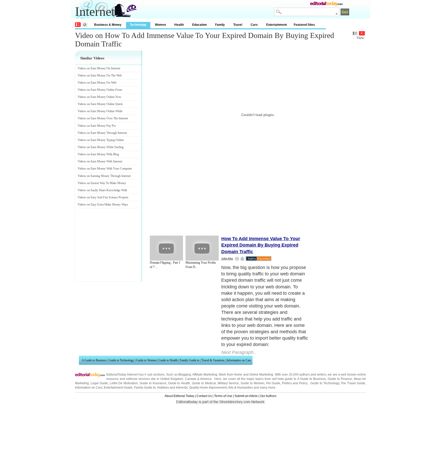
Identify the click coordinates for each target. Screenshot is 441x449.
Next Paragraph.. (238, 352)
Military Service (228, 383)
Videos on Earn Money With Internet (100, 161)
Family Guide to (189, 360)
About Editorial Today (179, 396)
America (206, 379)
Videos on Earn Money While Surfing (101, 147)
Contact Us (204, 396)
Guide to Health (168, 360)
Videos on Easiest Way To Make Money (102, 183)
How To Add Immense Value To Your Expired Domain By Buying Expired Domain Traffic (260, 245)
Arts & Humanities (240, 387)
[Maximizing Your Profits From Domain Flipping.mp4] (202, 248)
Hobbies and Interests (172, 387)
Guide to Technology (121, 360)
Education (199, 25)
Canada (190, 379)
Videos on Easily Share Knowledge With (102, 190)
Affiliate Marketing (204, 374)
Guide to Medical (204, 383)
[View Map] (85, 24)
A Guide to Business (94, 360)
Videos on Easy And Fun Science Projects (103, 197)
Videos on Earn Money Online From (100, 90)
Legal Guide (99, 383)
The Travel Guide (353, 383)
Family (220, 25)
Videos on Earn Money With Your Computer (105, 168)
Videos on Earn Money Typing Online (101, 140)
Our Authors (268, 396)
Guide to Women (146, 360)
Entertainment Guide (118, 387)
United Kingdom (171, 379)
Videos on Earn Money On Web (97, 82)
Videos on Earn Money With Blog (98, 154)
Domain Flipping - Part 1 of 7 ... (165, 265)
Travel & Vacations (213, 360)
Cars (254, 25)
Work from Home (230, 374)
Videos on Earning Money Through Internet (104, 176)
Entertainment (276, 25)
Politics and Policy (295, 383)
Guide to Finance (340, 379)
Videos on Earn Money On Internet (99, 68)
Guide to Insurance (153, 383)
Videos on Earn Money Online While (100, 111)
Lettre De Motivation (124, 383)
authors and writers (312, 374)
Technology (138, 25)
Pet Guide (273, 383)
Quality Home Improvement (208, 387)
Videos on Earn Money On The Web (100, 75)
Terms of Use (223, 396)
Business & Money (107, 25)
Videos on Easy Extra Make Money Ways (103, 204)
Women (160, 25)
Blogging (184, 374)
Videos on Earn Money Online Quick (100, 104)
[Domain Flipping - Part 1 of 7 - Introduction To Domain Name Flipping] (166, 248)
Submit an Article (246, 396)
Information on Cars (239, 360)
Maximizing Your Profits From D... (201, 265)
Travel (237, 25)
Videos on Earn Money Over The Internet (103, 118)
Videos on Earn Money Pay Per (97, 125)
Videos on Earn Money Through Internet (102, 133)
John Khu (227, 258)
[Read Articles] (355, 33)
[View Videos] (362, 33)
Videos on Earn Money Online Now (99, 97)
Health (179, 25)
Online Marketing (261, 374)
